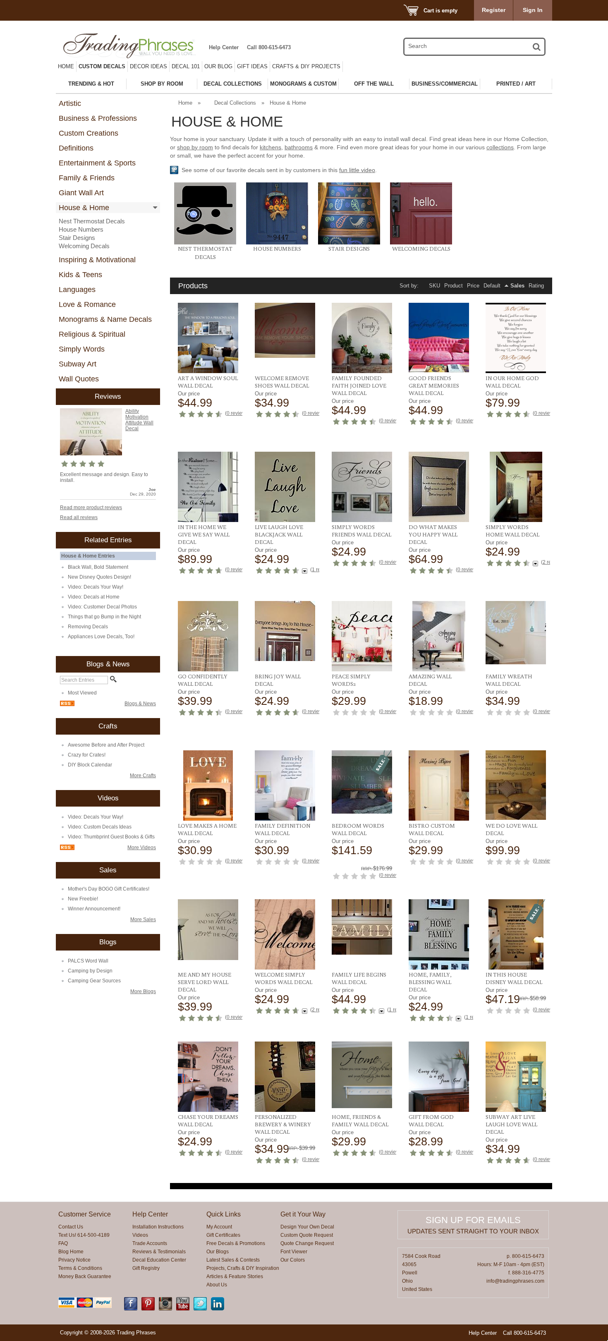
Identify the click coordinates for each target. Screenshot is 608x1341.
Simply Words (82, 349)
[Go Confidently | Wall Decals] (208, 636)
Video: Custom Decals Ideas (100, 827)
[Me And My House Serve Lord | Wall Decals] (208, 929)
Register (493, 10)
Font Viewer (293, 1252)
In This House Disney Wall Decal (514, 978)
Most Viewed (82, 693)
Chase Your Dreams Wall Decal (208, 1120)
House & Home (84, 208)
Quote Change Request (307, 1243)
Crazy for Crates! (86, 755)
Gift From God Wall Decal (431, 1120)
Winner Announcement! (94, 909)
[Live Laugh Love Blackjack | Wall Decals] (285, 487)
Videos (140, 1235)
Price (473, 286)
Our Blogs (217, 1252)
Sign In (533, 10)
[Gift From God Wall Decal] (439, 1077)
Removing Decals (88, 627)
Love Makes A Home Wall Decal (207, 829)
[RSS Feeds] (67, 704)
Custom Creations (88, 133)
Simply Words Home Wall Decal (512, 530)
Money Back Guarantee (84, 1276)
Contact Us (70, 1227)
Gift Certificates (223, 1235)
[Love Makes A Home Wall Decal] (208, 785)
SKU (434, 286)
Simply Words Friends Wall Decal (361, 530)
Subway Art (77, 364)
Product (453, 286)
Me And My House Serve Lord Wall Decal (204, 982)
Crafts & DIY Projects (306, 66)
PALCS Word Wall (88, 961)
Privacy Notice (74, 1260)
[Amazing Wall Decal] (439, 636)
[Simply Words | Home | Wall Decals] (516, 487)
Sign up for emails (473, 1220)
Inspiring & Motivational (97, 260)
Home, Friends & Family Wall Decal (360, 1120)
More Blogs (143, 991)
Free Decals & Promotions (235, 1243)
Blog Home (71, 1252)
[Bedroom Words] (362, 782)
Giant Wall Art (81, 193)
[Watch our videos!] (182, 1309)
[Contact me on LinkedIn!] (217, 1309)
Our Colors (292, 1260)
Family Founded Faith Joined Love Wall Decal (359, 385)
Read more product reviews (91, 507)
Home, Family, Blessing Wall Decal (430, 982)
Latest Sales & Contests (233, 1260)
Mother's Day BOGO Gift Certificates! (108, 889)
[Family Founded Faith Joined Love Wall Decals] (362, 338)
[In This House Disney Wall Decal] (516, 934)
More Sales (143, 919)
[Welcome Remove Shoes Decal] (285, 330)
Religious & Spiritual (92, 334)
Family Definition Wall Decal (282, 829)
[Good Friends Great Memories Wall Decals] (439, 337)
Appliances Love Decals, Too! (101, 636)
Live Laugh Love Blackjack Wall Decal (279, 534)
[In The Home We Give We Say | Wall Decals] (208, 487)
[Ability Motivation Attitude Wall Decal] (91, 431)
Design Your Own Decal (307, 1227)
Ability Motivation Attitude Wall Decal (139, 419)
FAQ (63, 1243)
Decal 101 (186, 66)
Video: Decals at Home (94, 597)
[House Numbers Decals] (277, 242)
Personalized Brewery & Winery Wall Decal (283, 1124)
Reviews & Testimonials (159, 1252)
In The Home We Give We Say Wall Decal (204, 534)
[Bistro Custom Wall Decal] (439, 785)
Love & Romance (87, 304)
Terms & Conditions (80, 1268)
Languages (77, 289)
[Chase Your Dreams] (208, 1077)
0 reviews (237, 413)
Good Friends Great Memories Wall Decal (434, 385)
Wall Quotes (79, 379)
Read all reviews (79, 517)
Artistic (70, 103)
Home (66, 66)
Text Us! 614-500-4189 (84, 1235)
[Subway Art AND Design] (516, 1077)
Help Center (224, 47)
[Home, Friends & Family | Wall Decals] (362, 1075)
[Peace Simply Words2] (362, 636)
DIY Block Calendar (90, 765)
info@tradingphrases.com (515, 1281)
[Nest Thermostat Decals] (205, 242)
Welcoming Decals (84, 245)
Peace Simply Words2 (351, 680)
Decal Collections (235, 103)
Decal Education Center (159, 1260)
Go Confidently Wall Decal (202, 680)
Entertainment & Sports (97, 163)
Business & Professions (98, 118)
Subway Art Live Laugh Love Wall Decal (511, 1124)
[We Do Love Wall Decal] (516, 785)
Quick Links (223, 1214)
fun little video (357, 170)
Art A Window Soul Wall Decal (208, 381)
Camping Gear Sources (94, 981)
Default (492, 286)
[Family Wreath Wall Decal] (516, 632)
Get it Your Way (303, 1214)
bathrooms (299, 147)
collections (500, 147)
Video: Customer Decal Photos (102, 607)
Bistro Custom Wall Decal (432, 829)
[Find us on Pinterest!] (148, 1309)
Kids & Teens (80, 275)
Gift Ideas (252, 66)
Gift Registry (146, 1268)
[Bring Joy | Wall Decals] (285, 631)
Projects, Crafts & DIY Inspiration (242, 1268)
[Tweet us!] (200, 1309)
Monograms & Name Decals (105, 319)
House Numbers (81, 229)
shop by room (195, 147)
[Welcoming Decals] (421, 242)
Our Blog (218, 66)
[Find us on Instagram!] (165, 1309)
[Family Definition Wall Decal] (285, 785)
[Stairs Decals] (349, 242)
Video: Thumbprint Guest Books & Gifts (111, 837)
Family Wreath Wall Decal (509, 680)
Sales (517, 286)
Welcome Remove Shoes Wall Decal (282, 381)
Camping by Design (90, 971)
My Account (219, 1227)
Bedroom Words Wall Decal (358, 829)
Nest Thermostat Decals (92, 221)
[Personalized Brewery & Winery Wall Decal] (285, 1077)
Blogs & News (140, 703)
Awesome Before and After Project (106, 745)
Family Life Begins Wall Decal (359, 978)
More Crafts (143, 775)
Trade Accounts (149, 1243)
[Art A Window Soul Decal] (208, 338)
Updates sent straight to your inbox (473, 1231)
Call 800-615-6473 (269, 47)
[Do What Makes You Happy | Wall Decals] (439, 487)
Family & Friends (87, 178)
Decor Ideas (148, 66)
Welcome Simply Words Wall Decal (283, 978)
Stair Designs (77, 237)
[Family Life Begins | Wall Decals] (362, 927)
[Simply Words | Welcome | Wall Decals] (285, 934)
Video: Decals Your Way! (95, 587)
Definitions (76, 148)
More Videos (141, 847)
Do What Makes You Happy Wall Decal (433, 534)
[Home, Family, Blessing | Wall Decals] (439, 934)
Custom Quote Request (306, 1235)
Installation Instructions (158, 1227)
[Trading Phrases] (134, 45)
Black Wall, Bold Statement (98, 567)
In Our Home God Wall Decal (512, 381)
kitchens (270, 147)
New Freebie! (83, 899)
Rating (536, 286)
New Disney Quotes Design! (99, 577)
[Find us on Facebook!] (130, 1309)
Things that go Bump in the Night (104, 617)
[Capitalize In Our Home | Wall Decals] (516, 338)
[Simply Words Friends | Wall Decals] (362, 487)
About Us (216, 1285)
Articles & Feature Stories (234, 1276)
